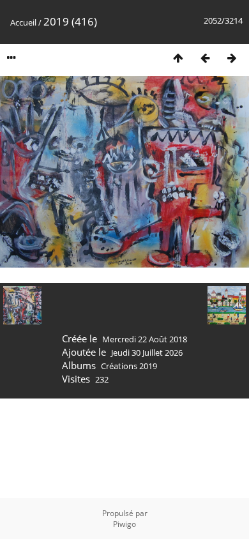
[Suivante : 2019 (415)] (231, 57)
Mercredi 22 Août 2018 (144, 339)
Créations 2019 (129, 366)
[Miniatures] (178, 57)
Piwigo (124, 524)
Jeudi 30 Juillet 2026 (147, 352)
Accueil (23, 22)
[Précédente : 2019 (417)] (205, 57)
